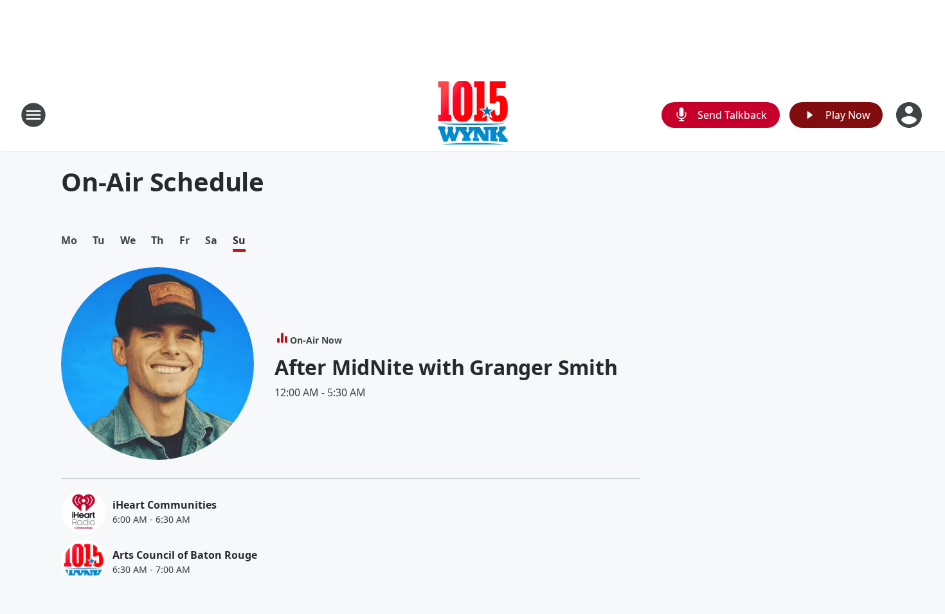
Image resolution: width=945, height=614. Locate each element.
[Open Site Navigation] (33, 115)
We (128, 240)
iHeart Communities (165, 505)
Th (157, 240)
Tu (99, 240)
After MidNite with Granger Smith (446, 367)
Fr (184, 240)
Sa (211, 240)
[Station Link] (473, 114)
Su (239, 240)
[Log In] (910, 115)
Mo (69, 240)
